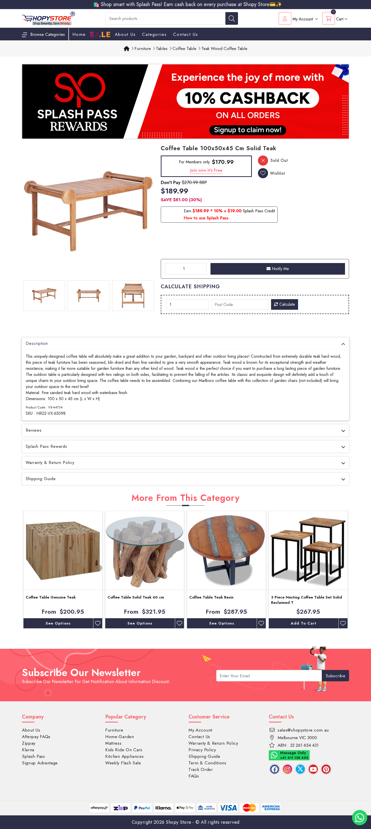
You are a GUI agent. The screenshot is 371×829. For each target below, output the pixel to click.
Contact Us (185, 34)
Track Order (201, 769)
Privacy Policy (202, 750)
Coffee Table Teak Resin (211, 597)
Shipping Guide (41, 479)
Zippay (28, 743)
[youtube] (313, 769)
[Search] (231, 18)
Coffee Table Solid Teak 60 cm (136, 597)
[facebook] (274, 769)
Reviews (34, 430)
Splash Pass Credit (259, 211)
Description (37, 343)
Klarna (28, 750)
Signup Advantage (40, 763)
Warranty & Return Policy (50, 462)
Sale (100, 35)
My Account (200, 730)
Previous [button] (18, 569)
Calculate (286, 304)
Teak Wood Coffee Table (224, 48)
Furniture (143, 48)
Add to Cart (303, 623)
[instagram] (287, 769)
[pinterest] (326, 769)
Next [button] (352, 569)
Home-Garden (119, 737)
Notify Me (280, 269)
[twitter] (300, 769)
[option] (88, 211)
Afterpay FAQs (36, 737)
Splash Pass (33, 756)
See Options (58, 623)
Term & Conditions (207, 763)
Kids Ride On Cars (123, 750)
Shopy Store (178, 822)
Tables (162, 48)
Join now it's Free (206, 170)
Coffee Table (184, 48)
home (79, 34)
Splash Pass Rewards (46, 446)
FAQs (194, 776)
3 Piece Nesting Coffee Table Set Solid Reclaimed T (306, 599)
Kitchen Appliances (124, 756)
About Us (125, 34)
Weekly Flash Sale (123, 763)
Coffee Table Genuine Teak (51, 597)
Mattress (113, 743)
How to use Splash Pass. (206, 218)
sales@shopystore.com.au (303, 730)
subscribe (336, 676)
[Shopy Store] (48, 18)
